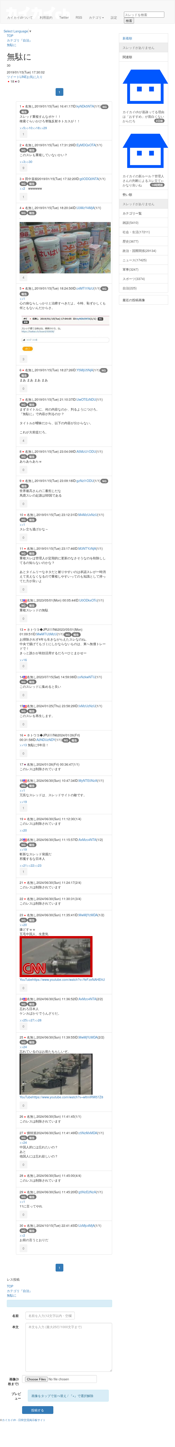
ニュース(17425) (135, 260)
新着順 (127, 38)
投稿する (37, 1410)
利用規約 (46, 17)
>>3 (22, 161)
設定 (114, 17)
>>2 (22, 188)
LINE (23, 76)
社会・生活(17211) (136, 232)
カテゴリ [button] (95, 17)
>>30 (28, 161)
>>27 (30, 1020)
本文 (15, 1326)
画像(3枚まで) (13, 1381)
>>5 (22, 128)
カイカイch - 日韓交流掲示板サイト (24, 1420)
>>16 (23, 659)
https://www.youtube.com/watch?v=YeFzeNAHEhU (68, 979)
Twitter (64, 17)
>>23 (37, 865)
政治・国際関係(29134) (139, 250)
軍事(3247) (131, 269)
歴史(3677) (131, 241)
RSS (79, 17)
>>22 (30, 865)
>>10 (28, 128)
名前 (15, 1315)
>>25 (23, 1020)
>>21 (23, 865)
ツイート (13, 76)
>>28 (37, 1020)
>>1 (22, 298)
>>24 (23, 1046)
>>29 (43, 128)
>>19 (23, 801)
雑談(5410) (131, 222)
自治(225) (130, 288)
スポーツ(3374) (134, 278)
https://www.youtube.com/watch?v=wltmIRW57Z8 (67, 1097)
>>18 (36, 128)
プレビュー (16, 1395)
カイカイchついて (20, 17)
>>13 (23, 745)
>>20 (23, 830)
